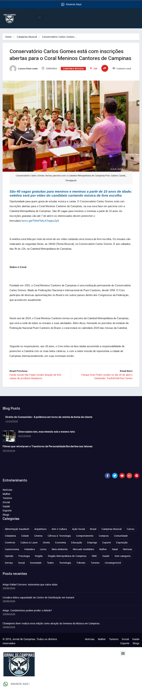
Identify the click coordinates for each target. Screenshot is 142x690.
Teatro (50, 562)
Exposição (122, 542)
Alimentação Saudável (17, 529)
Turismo (7, 498)
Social (6, 502)
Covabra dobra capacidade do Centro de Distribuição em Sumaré (38, 597)
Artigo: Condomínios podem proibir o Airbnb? (27, 610)
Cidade (25, 535)
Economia (60, 542)
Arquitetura (40, 529)
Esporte (7, 510)
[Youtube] (122, 475)
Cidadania (10, 535)
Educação (76, 542)
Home (8, 36)
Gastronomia (12, 549)
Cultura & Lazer (29, 542)
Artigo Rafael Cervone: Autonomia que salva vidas (30, 584)
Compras (104, 535)
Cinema (38, 535)
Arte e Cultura (59, 529)
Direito (46, 542)
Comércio (10, 542)
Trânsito (80, 562)
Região (39, 556)
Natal (115, 549)
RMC (94, 556)
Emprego (92, 542)
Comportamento (85, 535)
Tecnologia (65, 562)
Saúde (6, 506)
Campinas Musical (27, 36)
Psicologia (24, 556)
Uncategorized (113, 562)
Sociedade (36, 562)
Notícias (7, 489)
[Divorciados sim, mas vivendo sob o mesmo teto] (9, 436)
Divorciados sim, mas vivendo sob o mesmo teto (46, 432)
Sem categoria (122, 556)
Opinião (9, 556)
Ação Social (78, 529)
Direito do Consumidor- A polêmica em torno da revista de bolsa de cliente (48, 417)
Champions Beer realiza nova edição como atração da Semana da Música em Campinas (51, 623)
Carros (130, 529)
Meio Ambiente (60, 549)
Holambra (29, 549)
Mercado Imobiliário (83, 549)
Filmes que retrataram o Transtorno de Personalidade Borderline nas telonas (47, 446)
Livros (43, 549)
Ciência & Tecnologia (59, 535)
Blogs (6, 514)
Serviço (9, 562)
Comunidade (121, 535)
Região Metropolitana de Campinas (67, 556)
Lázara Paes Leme (27, 68)
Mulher (6, 493)
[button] (39, 17)
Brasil (93, 529)
